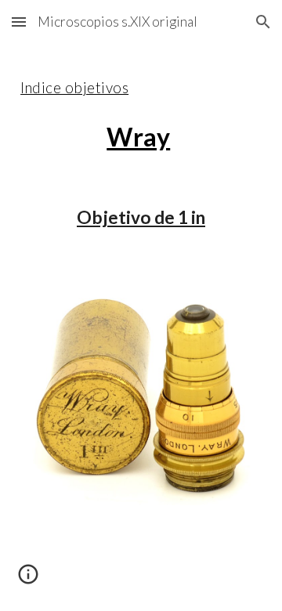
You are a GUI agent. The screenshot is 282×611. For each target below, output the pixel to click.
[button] (19, 21)
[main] (141, 111)
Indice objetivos (74, 87)
